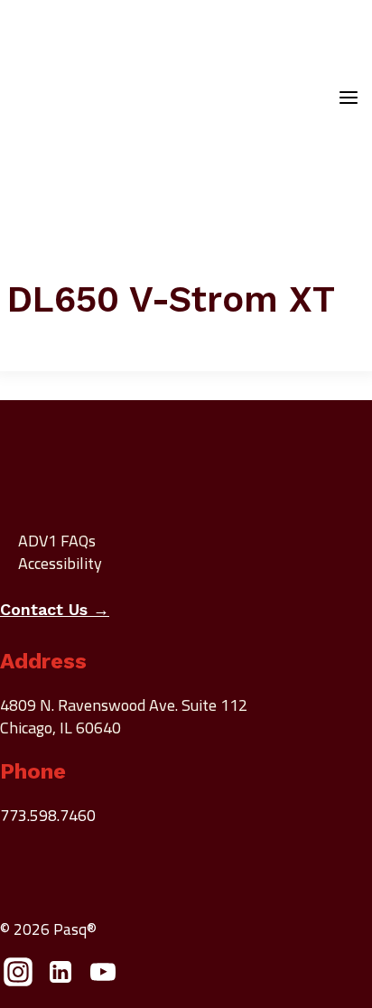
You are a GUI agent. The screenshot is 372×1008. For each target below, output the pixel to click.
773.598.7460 (48, 815)
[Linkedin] (60, 976)
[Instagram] (18, 976)
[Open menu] (348, 99)
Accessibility (60, 563)
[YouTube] (103, 976)
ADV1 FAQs (57, 540)
